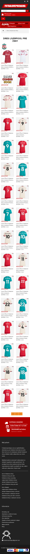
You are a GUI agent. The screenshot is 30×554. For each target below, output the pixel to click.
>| (20, 413)
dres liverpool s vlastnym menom (11, 493)
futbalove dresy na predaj (9, 478)
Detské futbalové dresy (22, 548)
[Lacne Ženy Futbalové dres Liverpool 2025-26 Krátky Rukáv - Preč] (7, 101)
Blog (3, 526)
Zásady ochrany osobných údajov (11, 520)
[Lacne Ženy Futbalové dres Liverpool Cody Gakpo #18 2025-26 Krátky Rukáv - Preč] (7, 372)
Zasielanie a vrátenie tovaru (9, 514)
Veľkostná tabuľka (7, 516)
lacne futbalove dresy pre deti (10, 484)
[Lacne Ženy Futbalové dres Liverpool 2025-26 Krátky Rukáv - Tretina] (22, 101)
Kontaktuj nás (5, 512)
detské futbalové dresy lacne (9, 482)
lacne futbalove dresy (7, 474)
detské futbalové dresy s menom (10, 491)
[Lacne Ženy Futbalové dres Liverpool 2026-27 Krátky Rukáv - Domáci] (7, 56)
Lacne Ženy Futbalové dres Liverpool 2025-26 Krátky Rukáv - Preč (7, 112)
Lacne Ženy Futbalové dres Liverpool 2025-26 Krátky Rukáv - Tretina (22, 112)
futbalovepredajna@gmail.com (11, 540)
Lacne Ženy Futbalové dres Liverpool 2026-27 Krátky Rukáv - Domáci (7, 67)
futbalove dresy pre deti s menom (11, 495)
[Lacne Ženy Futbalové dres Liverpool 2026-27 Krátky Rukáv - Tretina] (7, 79)
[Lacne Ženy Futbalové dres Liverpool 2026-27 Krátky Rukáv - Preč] (22, 56)
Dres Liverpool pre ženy (12, 30)
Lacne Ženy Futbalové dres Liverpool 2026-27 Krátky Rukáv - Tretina (7, 89)
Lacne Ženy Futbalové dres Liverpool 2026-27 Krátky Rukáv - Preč (22, 67)
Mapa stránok (5, 524)
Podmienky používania (8, 522)
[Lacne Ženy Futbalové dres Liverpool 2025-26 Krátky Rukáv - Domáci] (22, 79)
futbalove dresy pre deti (8, 476)
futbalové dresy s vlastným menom (11, 498)
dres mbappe (5, 487)
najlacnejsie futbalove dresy (9, 480)
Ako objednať (5, 518)
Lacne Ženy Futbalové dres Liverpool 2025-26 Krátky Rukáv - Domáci (22, 89)
